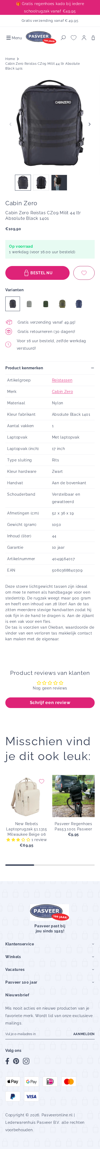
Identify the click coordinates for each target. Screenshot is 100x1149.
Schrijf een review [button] (50, 702)
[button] (13, 38)
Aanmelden (84, 1034)
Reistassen (62, 380)
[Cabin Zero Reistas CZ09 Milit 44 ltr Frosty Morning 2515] (29, 304)
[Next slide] (89, 124)
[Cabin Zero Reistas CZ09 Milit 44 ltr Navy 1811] (78, 304)
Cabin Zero (62, 391)
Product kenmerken (24, 368)
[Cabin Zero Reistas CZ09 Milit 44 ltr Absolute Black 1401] (12, 304)
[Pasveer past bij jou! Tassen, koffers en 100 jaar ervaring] (41, 37)
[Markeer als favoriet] (84, 273)
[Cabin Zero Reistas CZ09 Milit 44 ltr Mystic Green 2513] (45, 304)
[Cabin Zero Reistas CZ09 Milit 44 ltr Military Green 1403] (62, 304)
